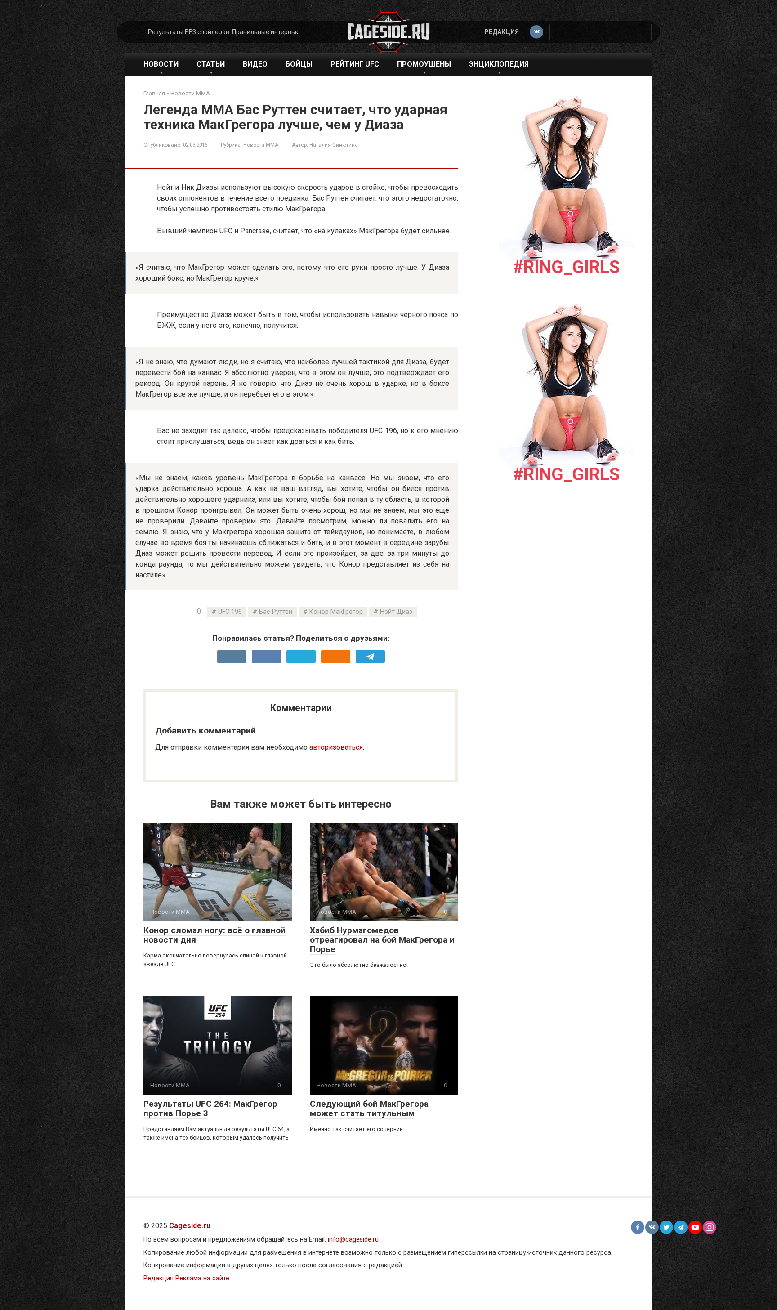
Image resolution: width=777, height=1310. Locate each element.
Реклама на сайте (202, 1278)
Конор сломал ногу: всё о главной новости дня (214, 935)
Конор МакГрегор (336, 612)
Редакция (501, 32)
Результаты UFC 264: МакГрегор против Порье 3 (210, 1108)
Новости (161, 64)
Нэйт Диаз (396, 612)
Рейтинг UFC (354, 64)
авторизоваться (336, 747)
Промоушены (424, 64)
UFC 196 (230, 612)
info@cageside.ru (353, 1239)
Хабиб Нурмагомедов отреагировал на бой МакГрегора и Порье (382, 939)
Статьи (210, 64)
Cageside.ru (189, 1225)
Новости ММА (260, 145)
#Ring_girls (566, 267)
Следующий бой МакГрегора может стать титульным (369, 1108)
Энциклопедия (499, 64)
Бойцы (299, 64)
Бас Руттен (275, 612)
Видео (255, 64)
